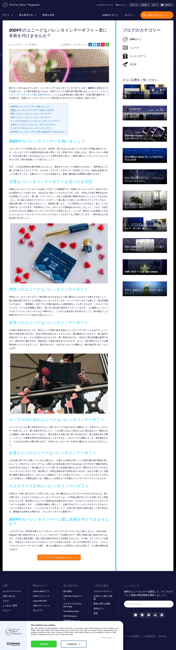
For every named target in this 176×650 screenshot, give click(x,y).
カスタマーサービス (105, 5)
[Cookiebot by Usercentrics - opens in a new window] (13, 644)
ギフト (6, 14)
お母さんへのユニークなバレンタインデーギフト (33, 124)
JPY (153, 5)
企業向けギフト (110, 15)
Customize (72, 644)
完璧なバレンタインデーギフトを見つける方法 (32, 110)
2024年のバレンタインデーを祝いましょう (30, 106)
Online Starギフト (41, 591)
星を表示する (26, 14)
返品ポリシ (99, 608)
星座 (96, 613)
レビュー (7, 610)
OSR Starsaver (70, 616)
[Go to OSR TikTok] (142, 615)
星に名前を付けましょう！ (157, 15)
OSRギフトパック (41, 596)
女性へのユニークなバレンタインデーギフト (31, 117)
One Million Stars (71, 611)
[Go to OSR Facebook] (149, 615)
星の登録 (67, 591)
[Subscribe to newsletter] (170, 604)
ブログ (132, 5)
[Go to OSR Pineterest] (162, 615)
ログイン (129, 15)
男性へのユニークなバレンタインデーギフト (31, 114)
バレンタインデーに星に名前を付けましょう (58, 557)
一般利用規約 (149, 636)
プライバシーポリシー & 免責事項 (124, 636)
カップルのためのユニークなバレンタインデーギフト (35, 121)
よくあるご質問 (10, 605)
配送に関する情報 (102, 603)
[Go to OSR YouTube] (155, 615)
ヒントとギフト (16, 44)
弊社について (121, 5)
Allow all (44, 644)
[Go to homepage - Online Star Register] (21, 5)
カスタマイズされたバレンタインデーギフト (31, 128)
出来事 (143, 5)
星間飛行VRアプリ (71, 621)
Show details (107, 638)
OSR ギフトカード (41, 605)
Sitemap (162, 636)
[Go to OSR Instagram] (136, 615)
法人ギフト (38, 610)
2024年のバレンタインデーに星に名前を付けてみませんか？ (38, 132)
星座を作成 (48, 14)
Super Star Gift (40, 601)
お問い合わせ (9, 596)
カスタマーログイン (103, 591)
